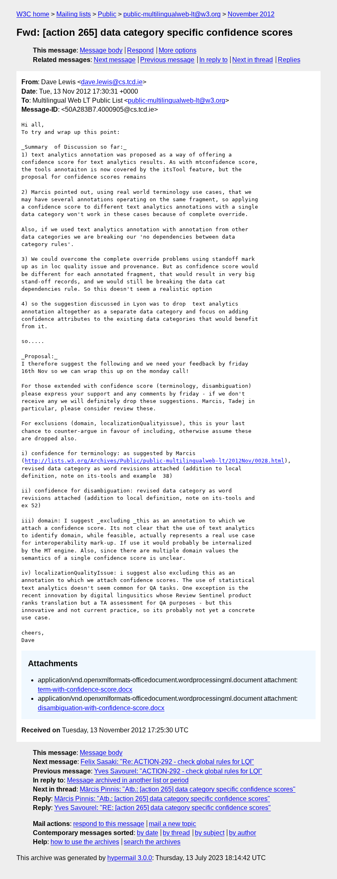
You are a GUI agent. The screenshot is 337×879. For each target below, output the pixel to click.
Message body (101, 50)
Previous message (167, 59)
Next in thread (252, 59)
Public (107, 14)
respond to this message (108, 823)
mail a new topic (172, 823)
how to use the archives (85, 841)
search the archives (152, 841)
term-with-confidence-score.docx (85, 689)
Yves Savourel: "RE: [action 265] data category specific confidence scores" (162, 807)
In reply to (213, 59)
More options (177, 50)
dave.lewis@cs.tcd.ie (112, 81)
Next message (115, 59)
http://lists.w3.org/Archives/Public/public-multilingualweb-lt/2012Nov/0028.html (154, 461)
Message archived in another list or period (128, 780)
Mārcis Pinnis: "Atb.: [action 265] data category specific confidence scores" (187, 789)
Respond (140, 50)
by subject (209, 832)
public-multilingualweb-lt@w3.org (172, 14)
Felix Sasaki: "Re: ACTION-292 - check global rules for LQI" (167, 761)
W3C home (32, 14)
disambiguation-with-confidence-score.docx (101, 707)
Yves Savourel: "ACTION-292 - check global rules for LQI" (178, 771)
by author (242, 832)
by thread (176, 832)
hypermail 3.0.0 (129, 857)
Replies (289, 59)
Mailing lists (73, 14)
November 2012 (251, 14)
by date (147, 832)
